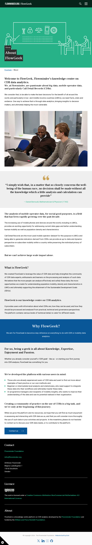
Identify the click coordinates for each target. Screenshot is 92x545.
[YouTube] (47, 541)
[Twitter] (38, 541)
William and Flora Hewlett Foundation (30, 520)
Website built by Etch (62, 535)
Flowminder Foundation (14, 451)
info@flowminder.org (12, 457)
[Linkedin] (43, 541)
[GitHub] (51, 541)
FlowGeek (8, 70)
